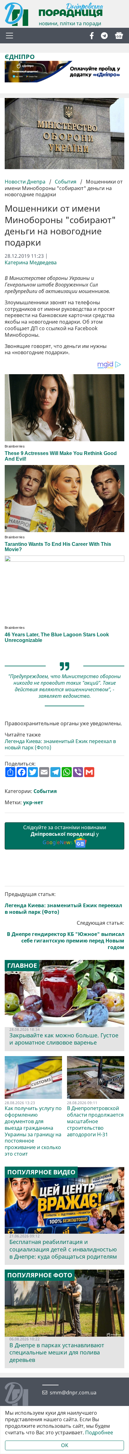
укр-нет (33, 802)
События (65, 181)
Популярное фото (39, 1275)
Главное (22, 966)
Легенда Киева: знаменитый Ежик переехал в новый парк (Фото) (60, 744)
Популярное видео (41, 1172)
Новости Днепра (26, 181)
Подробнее (99, 1432)
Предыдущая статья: (63, 903)
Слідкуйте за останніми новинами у (64, 835)
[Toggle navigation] (9, 35)
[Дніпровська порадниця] (21, 1394)
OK (64, 1445)
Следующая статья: (65, 935)
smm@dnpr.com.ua (73, 1392)
